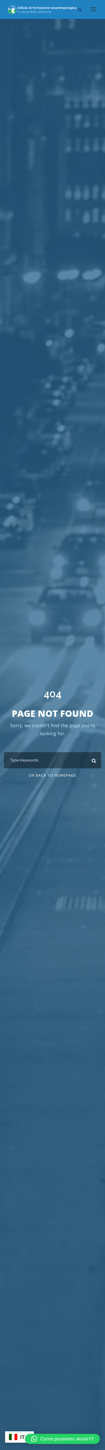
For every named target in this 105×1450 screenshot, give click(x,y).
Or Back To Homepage (52, 775)
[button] (62, 1439)
